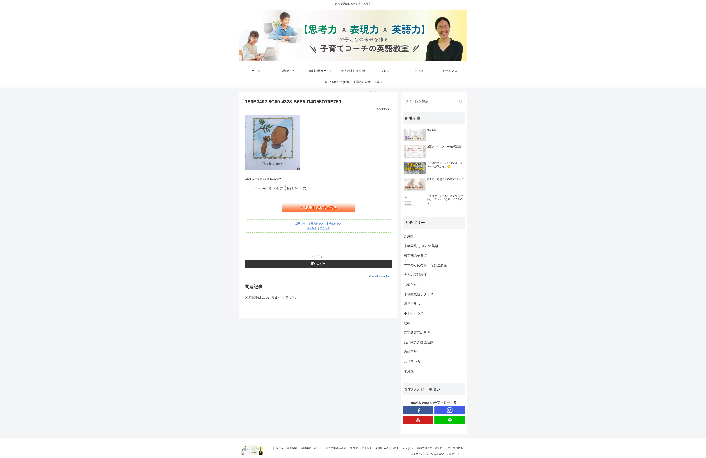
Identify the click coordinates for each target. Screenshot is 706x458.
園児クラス (317, 223)
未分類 (409, 371)
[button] (461, 101)
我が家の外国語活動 (419, 342)
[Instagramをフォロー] (449, 410)
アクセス (325, 228)
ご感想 (409, 236)
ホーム (279, 448)
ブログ (354, 448)
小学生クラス (334, 223)
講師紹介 (312, 228)
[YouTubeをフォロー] (418, 420)
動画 (407, 323)
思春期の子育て (415, 255)
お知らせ (410, 284)
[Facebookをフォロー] (418, 410)
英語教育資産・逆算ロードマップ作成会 (440, 448)
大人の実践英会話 (336, 448)
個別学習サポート (311, 448)
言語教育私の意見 (417, 333)
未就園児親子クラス (419, 294)
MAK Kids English (403, 448)
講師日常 (410, 352)
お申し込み (382, 448)
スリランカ (412, 361)
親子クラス (301, 223)
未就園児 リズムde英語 (421, 246)
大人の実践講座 (415, 275)
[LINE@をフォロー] (449, 420)
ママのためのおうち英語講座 (425, 265)
